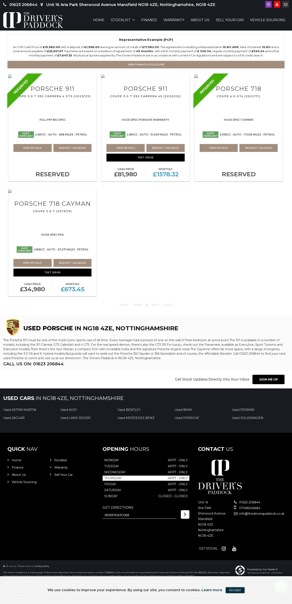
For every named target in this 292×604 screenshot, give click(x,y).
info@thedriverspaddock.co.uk (261, 514)
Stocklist (121, 20)
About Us (200, 20)
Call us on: (33, 363)
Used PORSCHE (187, 418)
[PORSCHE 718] (239, 76)
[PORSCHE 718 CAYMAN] (52, 191)
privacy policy (42, 566)
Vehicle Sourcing (268, 20)
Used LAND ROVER (75, 418)
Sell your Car (230, 20)
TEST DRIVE (145, 157)
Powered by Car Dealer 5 (262, 569)
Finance (149, 20)
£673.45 (72, 287)
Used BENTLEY (129, 410)
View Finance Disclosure (146, 64)
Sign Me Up (268, 379)
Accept (235, 590)
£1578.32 (165, 173)
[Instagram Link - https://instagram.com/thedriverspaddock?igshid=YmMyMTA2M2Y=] (268, 4)
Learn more (212, 590)
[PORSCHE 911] (52, 76)
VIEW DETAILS (32, 148)
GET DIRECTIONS (118, 508)
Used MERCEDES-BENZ (136, 418)
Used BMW (183, 410)
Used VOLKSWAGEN (247, 418)
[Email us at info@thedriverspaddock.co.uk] (285, 4)
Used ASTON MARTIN (19, 410)
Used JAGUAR (14, 418)
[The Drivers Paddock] (33, 20)
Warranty (174, 20)
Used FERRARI (243, 410)
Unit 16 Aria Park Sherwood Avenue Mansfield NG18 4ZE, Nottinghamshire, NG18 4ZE (130, 4)
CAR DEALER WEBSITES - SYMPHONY (265, 573)
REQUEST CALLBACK (72, 148)
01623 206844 (22, 4)
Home (99, 20)
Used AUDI (68, 410)
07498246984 (249, 508)
